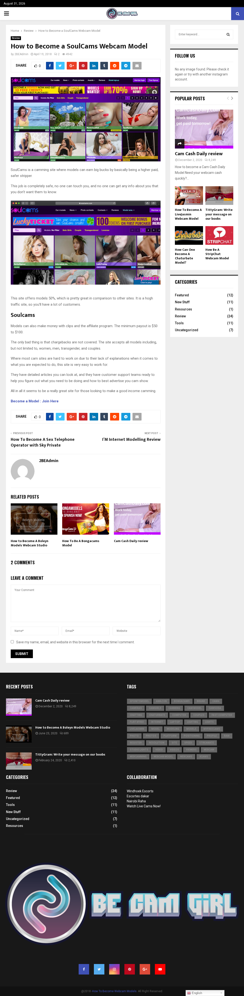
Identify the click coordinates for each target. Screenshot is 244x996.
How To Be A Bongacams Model (80, 543)
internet (157, 722)
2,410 (72, 760)
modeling (173, 729)
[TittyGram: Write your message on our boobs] (219, 195)
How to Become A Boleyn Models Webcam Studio (29, 543)
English (196, 993)
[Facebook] (84, 969)
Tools (179, 323)
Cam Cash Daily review (131, 541)
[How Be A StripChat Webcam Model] (219, 235)
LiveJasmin (137, 729)
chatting (136, 715)
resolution (156, 742)
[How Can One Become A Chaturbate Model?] (189, 235)
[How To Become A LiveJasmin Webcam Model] (189, 195)
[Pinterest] (129, 969)
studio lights (139, 749)
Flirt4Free (137, 722)
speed (188, 742)
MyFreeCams (211, 729)
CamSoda (215, 708)
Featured (182, 295)
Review (16, 38)
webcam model (163, 756)
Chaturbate (157, 715)
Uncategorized (186, 330)
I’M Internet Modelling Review (131, 439)
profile (212, 736)
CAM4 (215, 701)
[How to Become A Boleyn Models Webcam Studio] (19, 734)
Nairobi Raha (136, 801)
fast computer (222, 715)
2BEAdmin (21, 54)
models (191, 729)
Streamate (206, 742)
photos (151, 736)
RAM (226, 736)
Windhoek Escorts (140, 791)
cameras (136, 708)
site (174, 742)
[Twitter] (99, 969)
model (155, 729)
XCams (203, 756)
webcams (186, 756)
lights (209, 722)
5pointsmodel (139, 701)
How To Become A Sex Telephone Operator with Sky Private (43, 442)
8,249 (212, 160)
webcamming (138, 756)
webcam (209, 749)
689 (66, 733)
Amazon (161, 701)
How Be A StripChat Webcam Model (217, 254)
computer (179, 715)
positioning (192, 736)
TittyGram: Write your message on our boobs (219, 214)
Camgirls (155, 708)
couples (198, 715)
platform (170, 736)
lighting (192, 722)
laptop (175, 722)
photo (134, 736)
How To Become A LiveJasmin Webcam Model (188, 214)
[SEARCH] (228, 34)
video (159, 749)
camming (174, 708)
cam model (194, 708)
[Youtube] (160, 969)
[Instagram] (114, 969)
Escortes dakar (138, 796)
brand (201, 701)
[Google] (145, 969)
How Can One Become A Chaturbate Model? (185, 256)
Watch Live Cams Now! (144, 806)
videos (174, 749)
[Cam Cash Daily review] (204, 129)
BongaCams (182, 701)
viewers (191, 749)
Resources (183, 309)
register (136, 742)
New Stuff (182, 302)
